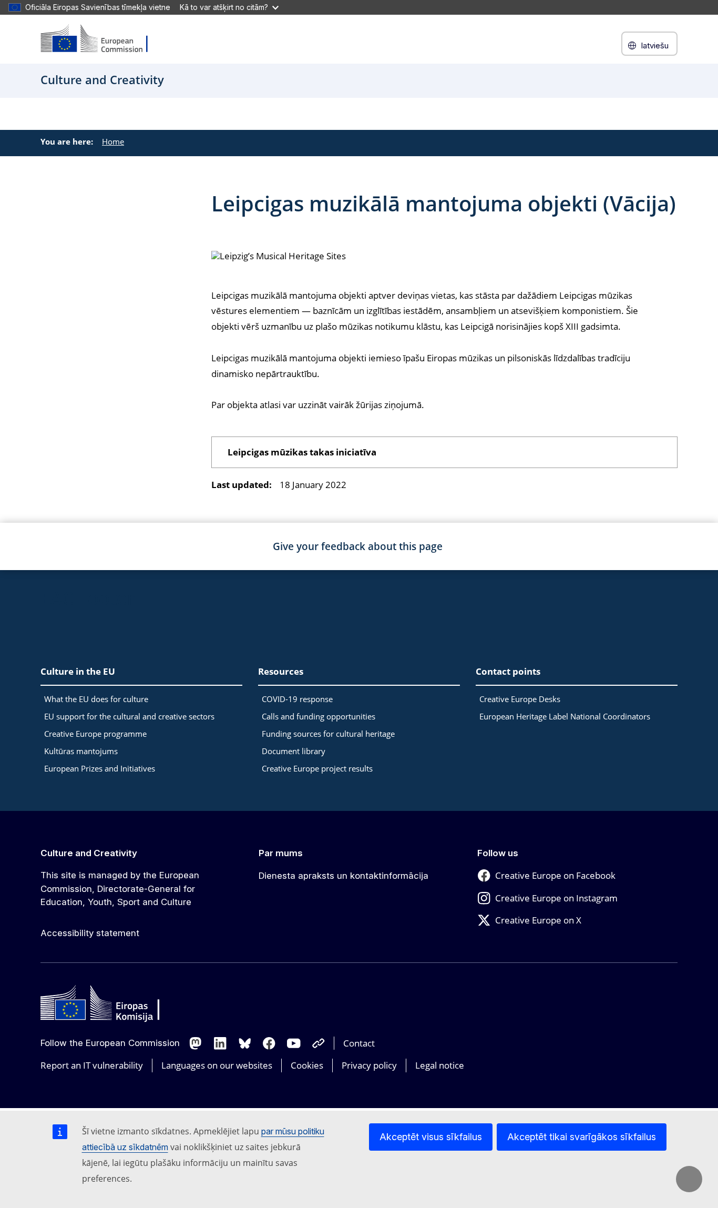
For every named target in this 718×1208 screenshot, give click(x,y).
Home (113, 141)
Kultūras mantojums (81, 751)
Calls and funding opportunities (318, 716)
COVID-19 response (297, 699)
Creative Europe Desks (519, 699)
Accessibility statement (89, 933)
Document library (293, 751)
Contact (359, 1043)
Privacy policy (369, 1065)
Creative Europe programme (95, 733)
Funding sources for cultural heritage (328, 733)
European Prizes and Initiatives (99, 768)
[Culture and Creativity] (100, 39)
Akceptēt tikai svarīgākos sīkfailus (581, 1136)
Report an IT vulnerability (91, 1065)
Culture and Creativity (88, 853)
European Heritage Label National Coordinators (564, 716)
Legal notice (439, 1065)
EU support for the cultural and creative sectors (129, 716)
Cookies (307, 1065)
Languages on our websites (216, 1065)
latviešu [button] (655, 45)
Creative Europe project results (317, 768)
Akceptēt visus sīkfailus (430, 1136)
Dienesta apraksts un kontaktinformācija (343, 875)
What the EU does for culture (96, 699)
